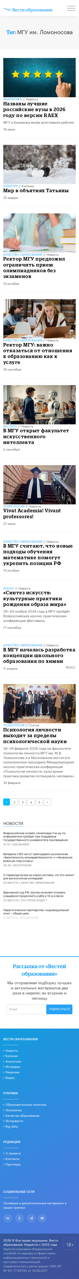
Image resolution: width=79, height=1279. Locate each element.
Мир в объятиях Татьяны (36, 190)
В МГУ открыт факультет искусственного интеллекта (36, 436)
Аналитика (12, 98)
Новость (32, 98)
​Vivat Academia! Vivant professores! (32, 513)
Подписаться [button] (59, 1009)
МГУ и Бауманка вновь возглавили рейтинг (38, 122)
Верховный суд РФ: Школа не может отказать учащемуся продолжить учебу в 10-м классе (34, 894)
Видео (9, 1077)
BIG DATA (10, 425)
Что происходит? (34, 900)
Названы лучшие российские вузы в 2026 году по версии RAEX (34, 109)
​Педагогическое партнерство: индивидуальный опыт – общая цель (36, 911)
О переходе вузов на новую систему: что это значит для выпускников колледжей (38, 876)
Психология (14, 505)
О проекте (13, 1152)
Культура (10, 185)
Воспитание (22, 865)
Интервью (12, 1066)
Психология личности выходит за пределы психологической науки (35, 735)
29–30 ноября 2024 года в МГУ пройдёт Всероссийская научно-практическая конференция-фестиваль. (36, 615)
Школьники (20, 844)
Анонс (8, 587)
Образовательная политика (25, 1104)
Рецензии (12, 1071)
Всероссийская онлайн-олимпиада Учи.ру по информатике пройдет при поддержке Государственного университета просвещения (35, 836)
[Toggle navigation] (71, 9)
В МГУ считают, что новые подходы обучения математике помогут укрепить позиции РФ (38, 554)
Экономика (13, 1109)
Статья (34, 724)
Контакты (12, 1158)
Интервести (14, 1120)
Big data (11, 1126)
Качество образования (22, 254)
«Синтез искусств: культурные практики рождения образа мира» (35, 598)
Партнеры (13, 1164)
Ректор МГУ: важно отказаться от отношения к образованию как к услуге (37, 353)
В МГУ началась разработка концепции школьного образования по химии (39, 655)
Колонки (11, 1055)
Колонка (28, 185)
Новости (11, 1050)
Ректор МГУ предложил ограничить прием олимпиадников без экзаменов (34, 267)
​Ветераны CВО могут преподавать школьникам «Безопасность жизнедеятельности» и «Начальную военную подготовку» (37, 857)
